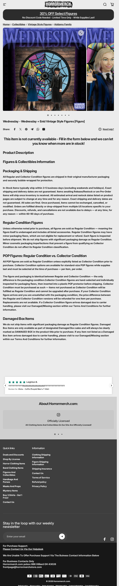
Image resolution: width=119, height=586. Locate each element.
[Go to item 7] (69, 115)
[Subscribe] (62, 536)
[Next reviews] (111, 385)
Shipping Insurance (42, 468)
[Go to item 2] (51, 115)
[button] (58, 385)
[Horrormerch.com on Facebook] (104, 539)
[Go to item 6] (65, 115)
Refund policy (39, 482)
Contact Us (8, 502)
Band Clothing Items (13, 468)
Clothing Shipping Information (41, 456)
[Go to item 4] (58, 115)
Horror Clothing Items (14, 463)
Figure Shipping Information (40, 463)
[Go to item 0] (48, 115)
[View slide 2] (58, 434)
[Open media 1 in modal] (81, 33)
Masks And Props (12, 486)
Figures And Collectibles (9, 473)
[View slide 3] (62, 434)
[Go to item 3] (55, 115)
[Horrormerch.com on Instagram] (112, 539)
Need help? (108, 129)
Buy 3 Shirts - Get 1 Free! (12, 496)
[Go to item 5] (62, 115)
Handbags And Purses (10, 480)
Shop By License (11, 459)
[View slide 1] (55, 434)
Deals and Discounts (13, 454)
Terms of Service (41, 477)
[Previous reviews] (5, 385)
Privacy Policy (39, 486)
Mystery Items (10, 490)
